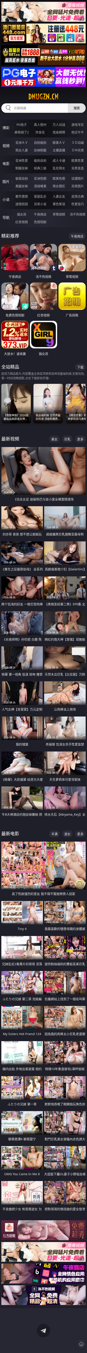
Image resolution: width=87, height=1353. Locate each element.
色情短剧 (40, 222)
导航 (6, 217)
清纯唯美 (40, 186)
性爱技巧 (77, 204)
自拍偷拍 (40, 142)
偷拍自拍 (40, 160)
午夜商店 (40, 214)
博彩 (6, 127)
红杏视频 (21, 222)
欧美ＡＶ (59, 142)
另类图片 (77, 186)
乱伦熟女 (59, 168)
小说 (6, 199)
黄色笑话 (59, 204)
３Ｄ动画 (77, 142)
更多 (80, 439)
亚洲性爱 (21, 160)
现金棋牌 (59, 132)
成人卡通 (59, 160)
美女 (54, 439)
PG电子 (22, 124)
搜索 (77, 108)
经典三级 (40, 168)
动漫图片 (77, 178)
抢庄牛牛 (77, 132)
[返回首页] (81, 1344)
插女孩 (21, 214)
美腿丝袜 (21, 186)
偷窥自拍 (21, 178)
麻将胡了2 (21, 132)
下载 (80, 367)
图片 (6, 181)
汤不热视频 (77, 214)
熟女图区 (59, 186)
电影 (6, 163)
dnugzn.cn (43, 96)
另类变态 (77, 168)
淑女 (67, 834)
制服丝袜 (21, 168)
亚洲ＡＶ (21, 142)
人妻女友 (59, 196)
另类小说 (40, 204)
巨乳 (67, 439)
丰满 (54, 834)
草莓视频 (59, 214)
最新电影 (10, 834)
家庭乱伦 (40, 196)
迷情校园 (21, 204)
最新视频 (10, 439)
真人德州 (40, 124)
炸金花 (40, 132)
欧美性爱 (77, 160)
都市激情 (21, 196)
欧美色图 (59, 178)
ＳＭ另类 (77, 150)
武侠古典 (77, 196)
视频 (6, 145)
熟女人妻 (21, 150)
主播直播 (59, 150)
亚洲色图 (40, 178)
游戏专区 (77, 124)
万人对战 (59, 124)
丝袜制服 (40, 150)
